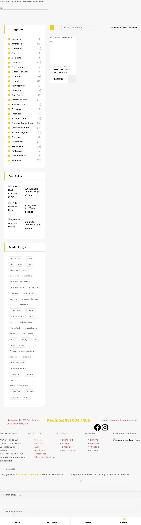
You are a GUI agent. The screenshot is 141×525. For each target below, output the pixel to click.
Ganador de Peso (20, 72)
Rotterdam (17, 151)
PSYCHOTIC (15, 374)
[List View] (57, 27)
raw (11, 380)
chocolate (14, 276)
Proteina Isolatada (20, 127)
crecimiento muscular (20, 281)
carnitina (14, 270)
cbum (25, 270)
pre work (14, 357)
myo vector (28, 333)
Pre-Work (58, 66)
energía (13, 299)
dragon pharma (17, 287)
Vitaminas (17, 160)
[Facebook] (97, 427)
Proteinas (16, 137)
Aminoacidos (18, 44)
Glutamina (17, 76)
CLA (14, 53)
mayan (32, 316)
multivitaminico (25, 322)
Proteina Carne (19, 118)
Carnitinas (17, 48)
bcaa (29, 258)
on (36, 339)
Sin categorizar (19, 155)
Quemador (17, 142)
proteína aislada (17, 362)
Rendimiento (68, 66)
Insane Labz (15, 310)
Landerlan (16, 81)
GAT (12, 304)
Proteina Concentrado (22, 123)
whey (26, 397)
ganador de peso (30, 299)
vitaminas (14, 397)
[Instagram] (104, 427)
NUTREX (13, 339)
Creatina (16, 62)
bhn (11, 264)
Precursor (16, 114)
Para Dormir (17, 95)
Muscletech (15, 328)
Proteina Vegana (20, 132)
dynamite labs (29, 293)
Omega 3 (16, 90)
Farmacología (18, 67)
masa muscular (17, 316)
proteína (27, 357)
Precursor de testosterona (22, 351)
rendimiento (15, 391)
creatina (28, 276)
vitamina (30, 391)
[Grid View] (52, 27)
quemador (30, 374)
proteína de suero (18, 368)
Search (136, 494)
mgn (12, 322)
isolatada (29, 310)
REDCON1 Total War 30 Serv (62, 71)
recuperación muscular (20, 385)
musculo (14, 333)
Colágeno (16, 58)
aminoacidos (16, 258)
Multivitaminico (19, 86)
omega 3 (25, 339)
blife (20, 264)
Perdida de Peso (19, 99)
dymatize (33, 287)
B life (29, 264)
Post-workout (18, 104)
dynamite (14, 293)
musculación (31, 328)
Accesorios (17, 39)
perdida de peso (17, 345)
